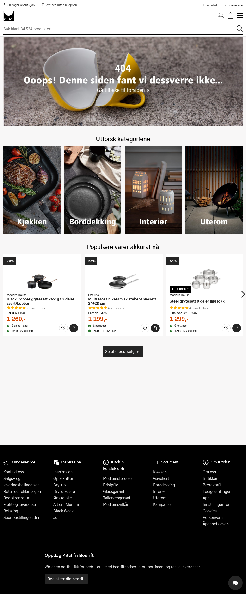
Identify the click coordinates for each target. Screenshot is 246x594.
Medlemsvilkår (116, 504)
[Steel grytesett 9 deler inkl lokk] (205, 274)
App (206, 497)
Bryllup (59, 485)
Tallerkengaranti (117, 497)
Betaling (10, 510)
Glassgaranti (114, 491)
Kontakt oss (13, 472)
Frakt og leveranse (19, 504)
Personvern (213, 517)
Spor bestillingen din (21, 517)
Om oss (209, 472)
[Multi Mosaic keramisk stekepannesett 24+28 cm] (124, 274)
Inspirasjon (63, 472)
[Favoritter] (63, 328)
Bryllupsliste (64, 491)
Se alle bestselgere (123, 351)
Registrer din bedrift (66, 578)
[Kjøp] (73, 328)
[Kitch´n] (8, 15)
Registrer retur (16, 497)
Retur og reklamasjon (22, 491)
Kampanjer (162, 504)
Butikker (210, 478)
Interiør (159, 491)
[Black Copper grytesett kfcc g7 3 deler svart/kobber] (42, 274)
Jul (55, 517)
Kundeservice (233, 5)
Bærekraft (212, 485)
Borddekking (164, 485)
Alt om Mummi (66, 504)
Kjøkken (160, 472)
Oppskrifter (63, 478)
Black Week (63, 510)
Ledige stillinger (217, 491)
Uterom (159, 497)
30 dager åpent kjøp (21, 5)
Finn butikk (210, 5)
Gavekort (161, 478)
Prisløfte (110, 485)
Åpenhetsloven (216, 523)
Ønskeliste (62, 497)
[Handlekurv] (230, 15)
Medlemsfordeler (118, 478)
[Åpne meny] (240, 15)
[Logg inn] (221, 15)
